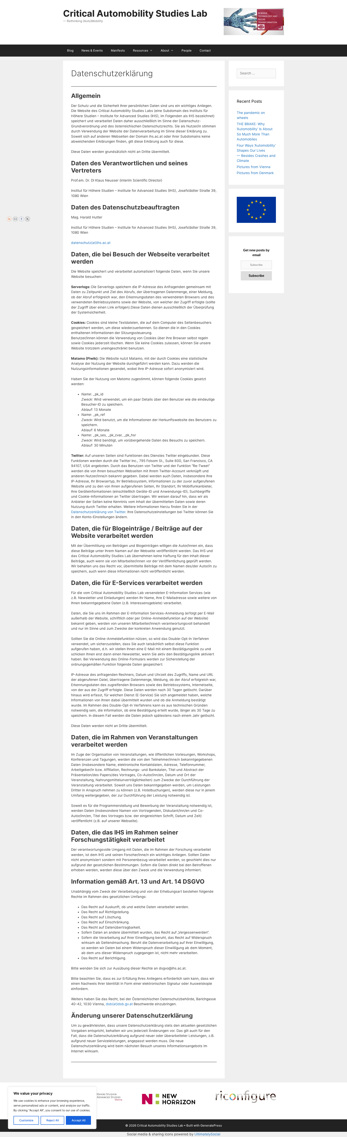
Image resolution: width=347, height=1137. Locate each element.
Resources (140, 50)
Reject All (52, 1120)
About (165, 50)
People (187, 50)
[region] (52, 1108)
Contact (205, 50)
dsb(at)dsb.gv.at (119, 1004)
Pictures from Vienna (253, 167)
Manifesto (118, 50)
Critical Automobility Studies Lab (135, 13)
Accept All (78, 1120)
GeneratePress (211, 1125)
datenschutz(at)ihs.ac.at (90, 243)
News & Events (92, 50)
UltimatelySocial (207, 1134)
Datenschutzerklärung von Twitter (98, 512)
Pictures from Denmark (255, 173)
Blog (70, 50)
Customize (26, 1120)
